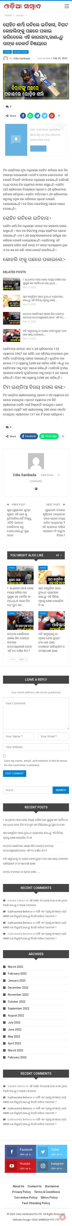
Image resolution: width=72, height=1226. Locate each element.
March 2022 (15, 1050)
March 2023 (15, 966)
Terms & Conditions (47, 1192)
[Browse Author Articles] (36, 461)
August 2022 (16, 1015)
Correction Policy (25, 1197)
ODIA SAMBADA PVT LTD (45, 1219)
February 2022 (17, 1057)
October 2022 (16, 1001)
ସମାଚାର (7, 52)
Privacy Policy (21, 1192)
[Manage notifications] (62, 1217)
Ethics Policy (49, 1197)
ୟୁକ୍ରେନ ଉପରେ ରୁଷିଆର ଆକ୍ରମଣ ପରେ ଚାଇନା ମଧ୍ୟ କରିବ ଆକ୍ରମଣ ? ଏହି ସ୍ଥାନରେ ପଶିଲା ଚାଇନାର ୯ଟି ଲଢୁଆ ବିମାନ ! (53, 522)
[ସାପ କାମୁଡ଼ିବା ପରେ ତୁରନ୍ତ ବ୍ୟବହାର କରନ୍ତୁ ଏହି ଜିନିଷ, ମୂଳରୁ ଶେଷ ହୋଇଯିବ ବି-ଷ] (11, 301)
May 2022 (14, 1036)
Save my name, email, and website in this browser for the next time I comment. (35, 763)
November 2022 (18, 994)
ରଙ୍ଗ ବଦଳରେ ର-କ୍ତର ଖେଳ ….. (21, 871)
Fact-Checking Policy (36, 1203)
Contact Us (35, 1186)
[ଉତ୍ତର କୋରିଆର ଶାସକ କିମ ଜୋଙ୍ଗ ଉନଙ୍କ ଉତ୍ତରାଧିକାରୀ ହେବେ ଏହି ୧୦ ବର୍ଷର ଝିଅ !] (11, 318)
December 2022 (18, 987)
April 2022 (14, 1043)
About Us (18, 1186)
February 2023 (17, 973)
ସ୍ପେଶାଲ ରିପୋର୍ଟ (20, 52)
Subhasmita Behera (20, 911)
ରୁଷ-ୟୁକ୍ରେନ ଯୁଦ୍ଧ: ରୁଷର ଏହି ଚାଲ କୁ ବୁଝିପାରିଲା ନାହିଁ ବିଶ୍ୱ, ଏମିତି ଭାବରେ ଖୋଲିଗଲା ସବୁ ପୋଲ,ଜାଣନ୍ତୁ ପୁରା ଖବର (19, 522)
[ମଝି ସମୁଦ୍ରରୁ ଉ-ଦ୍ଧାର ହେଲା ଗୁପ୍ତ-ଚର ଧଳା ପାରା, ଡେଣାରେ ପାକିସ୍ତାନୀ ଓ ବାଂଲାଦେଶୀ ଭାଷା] (11, 335)
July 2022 (14, 1022)
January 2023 (17, 980)
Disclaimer (52, 1186)
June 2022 (14, 1029)
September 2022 (18, 1008)
